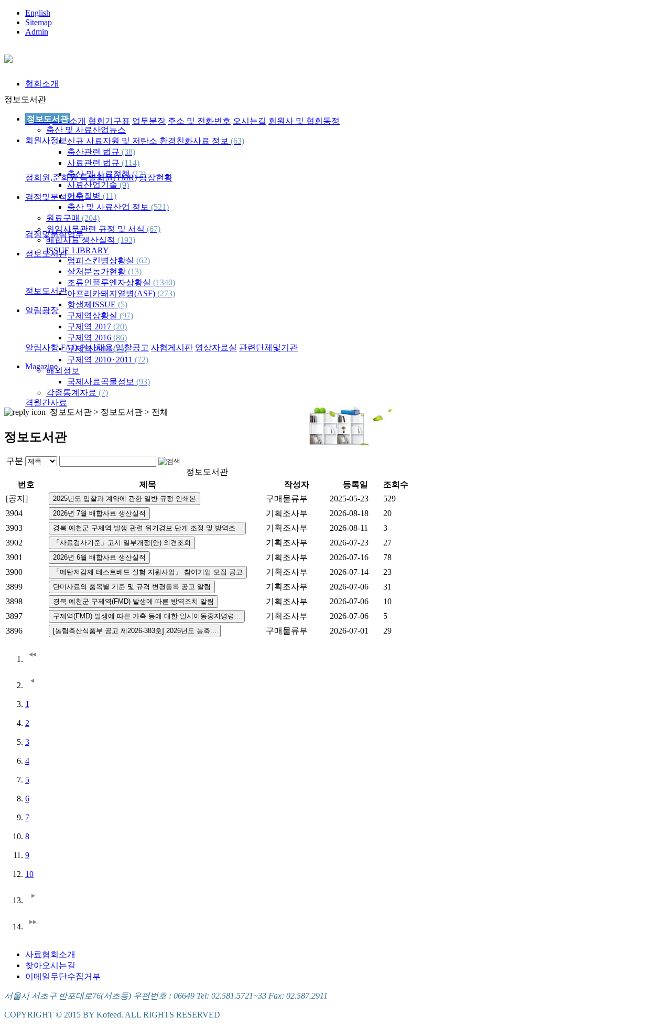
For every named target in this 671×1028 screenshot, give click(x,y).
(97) (126, 315)
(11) (109, 195)
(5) (122, 304)
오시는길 (249, 120)
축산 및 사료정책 (106, 173)
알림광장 (42, 310)
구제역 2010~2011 (107, 359)
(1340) (164, 282)
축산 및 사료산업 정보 (118, 206)
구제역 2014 (97, 348)
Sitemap (38, 22)
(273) (166, 293)
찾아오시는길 (50, 965)
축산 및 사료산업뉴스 (86, 129)
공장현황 (155, 177)
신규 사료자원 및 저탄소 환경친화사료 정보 (155, 140)
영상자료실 (216, 347)
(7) (103, 392)
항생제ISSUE (97, 304)
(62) (143, 260)
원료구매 (73, 217)
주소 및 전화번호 (199, 120)
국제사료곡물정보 (108, 381)
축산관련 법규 (101, 151)
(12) (139, 173)
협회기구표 (109, 120)
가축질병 (91, 195)
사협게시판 (172, 347)
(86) (120, 337)
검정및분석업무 (54, 196)
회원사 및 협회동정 (304, 120)
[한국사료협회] (8, 57)
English (37, 12)
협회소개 (42, 83)
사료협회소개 (50, 954)
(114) (130, 162)
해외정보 (63, 370)
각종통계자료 (77, 392)
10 (29, 874)
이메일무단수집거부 (63, 976)
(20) (120, 326)
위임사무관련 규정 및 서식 (103, 228)
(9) (124, 184)
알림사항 (42, 347)
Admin (36, 31)
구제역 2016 (97, 337)
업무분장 (149, 120)
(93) (143, 381)
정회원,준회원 (51, 177)
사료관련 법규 (103, 162)
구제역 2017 (97, 326)
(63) (237, 140)
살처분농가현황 (104, 271)
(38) (128, 151)
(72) (141, 359)
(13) (135, 271)
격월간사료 (46, 402)
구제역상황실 (100, 315)
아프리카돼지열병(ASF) (121, 293)
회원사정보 (46, 140)
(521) (160, 206)
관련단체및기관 (268, 347)
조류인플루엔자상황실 (121, 282)
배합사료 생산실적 (90, 239)
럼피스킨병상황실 (108, 260)
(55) (120, 348)
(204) (91, 217)
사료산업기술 (98, 184)
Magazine (41, 366)
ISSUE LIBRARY (77, 250)
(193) (126, 239)
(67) (153, 228)
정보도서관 (46, 290)
